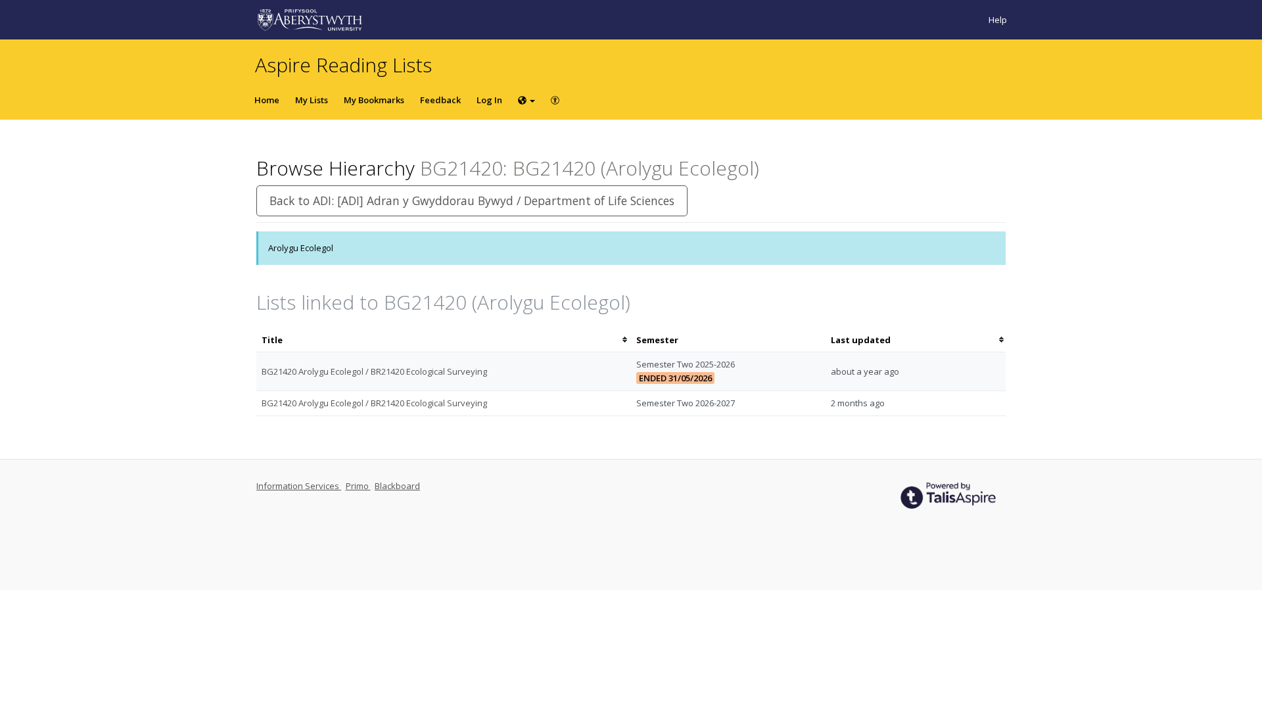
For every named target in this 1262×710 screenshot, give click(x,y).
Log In (489, 100)
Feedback (440, 100)
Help (998, 20)
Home (266, 100)
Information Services (298, 486)
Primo (358, 486)
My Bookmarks (374, 100)
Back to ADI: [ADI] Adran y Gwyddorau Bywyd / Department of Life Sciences (471, 200)
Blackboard (397, 486)
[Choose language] (526, 100)
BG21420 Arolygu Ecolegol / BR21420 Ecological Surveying (374, 371)
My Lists (311, 100)
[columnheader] (443, 340)
